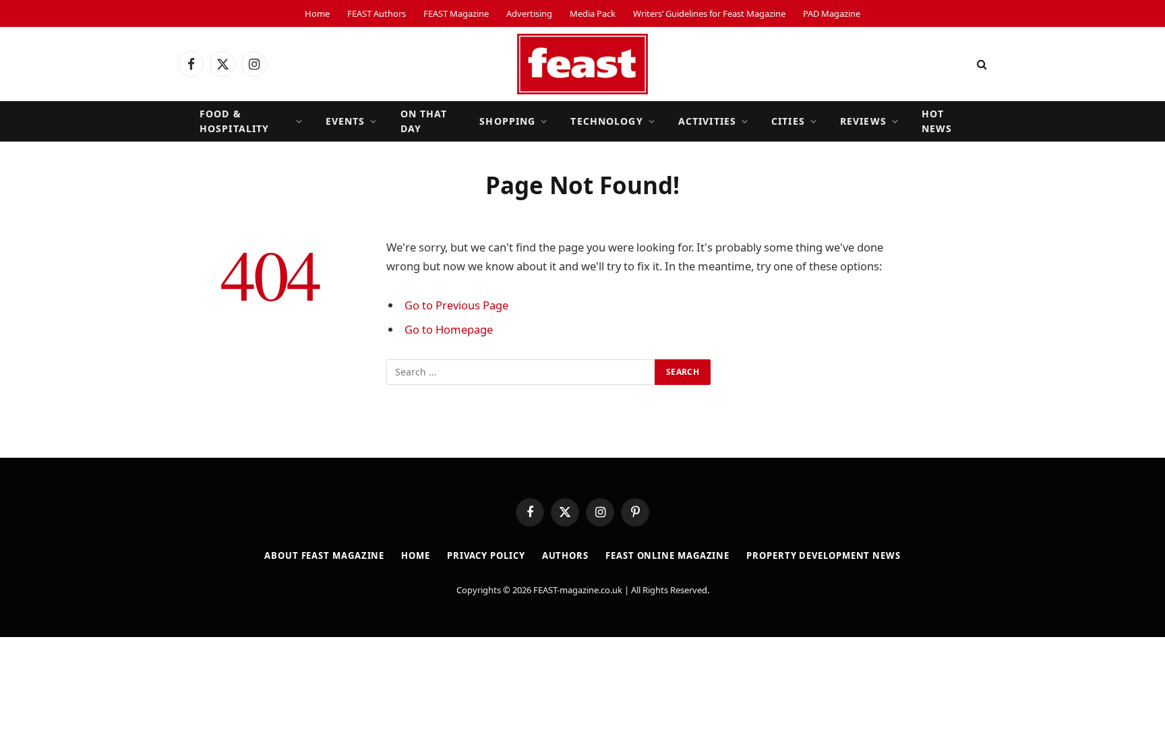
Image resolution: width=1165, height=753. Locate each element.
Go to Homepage (449, 329)
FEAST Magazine (456, 13)
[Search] (980, 64)
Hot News (937, 121)
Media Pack (593, 13)
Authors (565, 555)
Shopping (507, 121)
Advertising (529, 13)
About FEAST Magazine (324, 555)
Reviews (863, 121)
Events (345, 121)
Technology (606, 121)
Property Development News (823, 555)
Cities (788, 121)
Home (317, 13)
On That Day (424, 121)
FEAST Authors (376, 13)
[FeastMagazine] (582, 64)
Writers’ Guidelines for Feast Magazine (709, 13)
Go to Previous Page (456, 305)
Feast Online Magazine (667, 555)
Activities (707, 121)
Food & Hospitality (234, 121)
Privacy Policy (486, 555)
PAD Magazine (831, 13)
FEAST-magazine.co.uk (577, 590)
